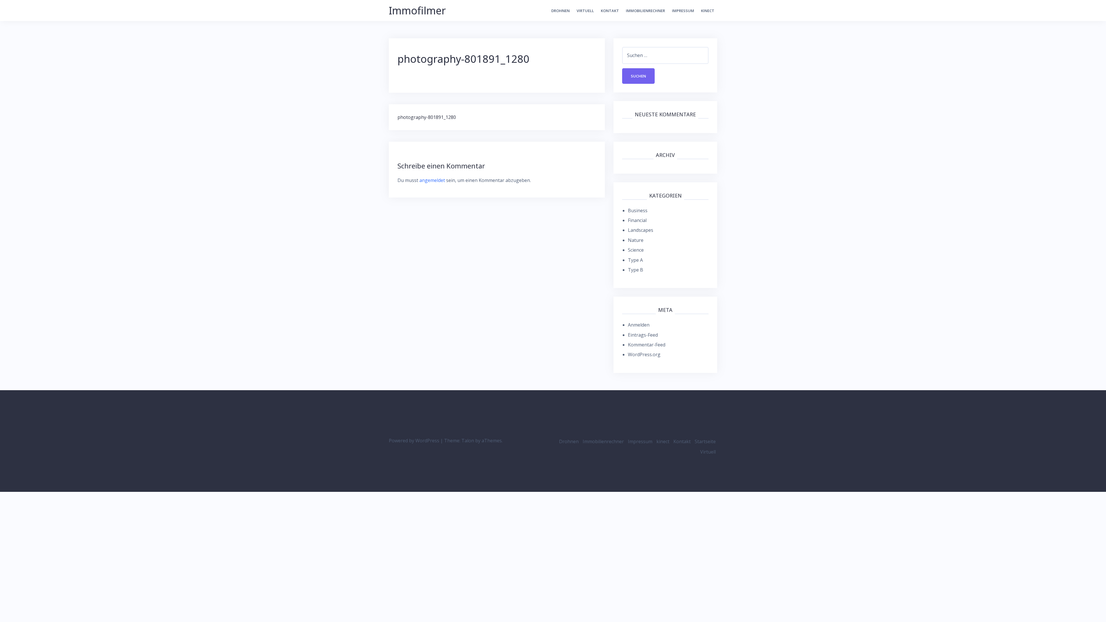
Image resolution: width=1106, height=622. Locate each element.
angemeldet (432, 180)
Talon (467, 440)
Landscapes (640, 230)
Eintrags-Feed (643, 335)
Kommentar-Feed (646, 345)
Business (637, 210)
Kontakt (610, 10)
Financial (637, 220)
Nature (635, 240)
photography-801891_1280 (426, 117)
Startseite (705, 441)
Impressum (683, 10)
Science (636, 250)
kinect (707, 10)
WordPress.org (644, 354)
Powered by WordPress (414, 440)
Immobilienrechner (645, 10)
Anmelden (638, 325)
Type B (635, 270)
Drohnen (560, 10)
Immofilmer (417, 10)
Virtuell (585, 10)
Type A (635, 260)
